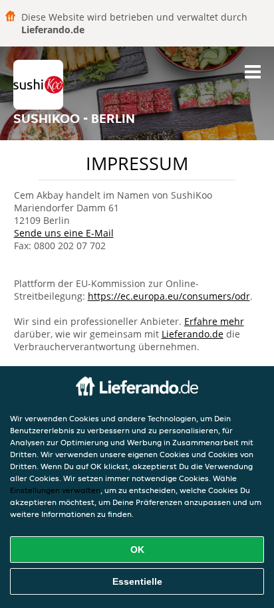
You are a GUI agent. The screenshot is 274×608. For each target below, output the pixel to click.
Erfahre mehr (214, 321)
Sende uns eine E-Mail (64, 233)
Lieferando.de (192, 334)
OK (137, 549)
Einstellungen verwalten (55, 490)
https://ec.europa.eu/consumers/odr (169, 296)
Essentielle (137, 581)
